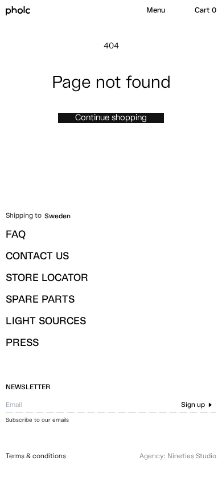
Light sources (46, 321)
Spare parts (40, 300)
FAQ (16, 235)
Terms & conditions (36, 456)
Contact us (37, 256)
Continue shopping (111, 117)
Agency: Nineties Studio (177, 456)
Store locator (47, 278)
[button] (155, 11)
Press (22, 343)
